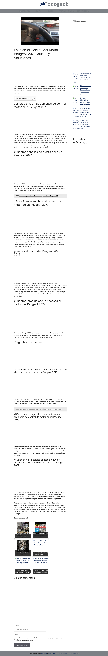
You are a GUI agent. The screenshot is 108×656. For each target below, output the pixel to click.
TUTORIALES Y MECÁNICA (66, 11)
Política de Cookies (67, 653)
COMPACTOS (50, 11)
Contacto (76, 653)
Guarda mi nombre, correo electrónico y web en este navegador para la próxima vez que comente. (39, 639)
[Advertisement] (40, 71)
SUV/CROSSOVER (24, 11)
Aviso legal (44, 653)
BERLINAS (38, 11)
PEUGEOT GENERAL (83, 11)
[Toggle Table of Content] (33, 98)
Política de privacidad (54, 653)
